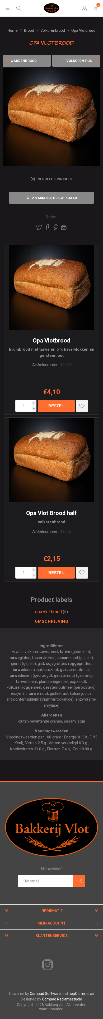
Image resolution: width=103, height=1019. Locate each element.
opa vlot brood (48, 611)
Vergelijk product (55, 179)
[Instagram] (46, 965)
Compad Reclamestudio (62, 999)
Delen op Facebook (47, 227)
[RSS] (56, 965)
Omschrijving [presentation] (51, 621)
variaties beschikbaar (54, 198)
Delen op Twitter (39, 227)
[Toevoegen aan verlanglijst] (82, 406)
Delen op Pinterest (56, 227)
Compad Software (45, 993)
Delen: (52, 216)
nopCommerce (81, 993)
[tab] (51, 621)
